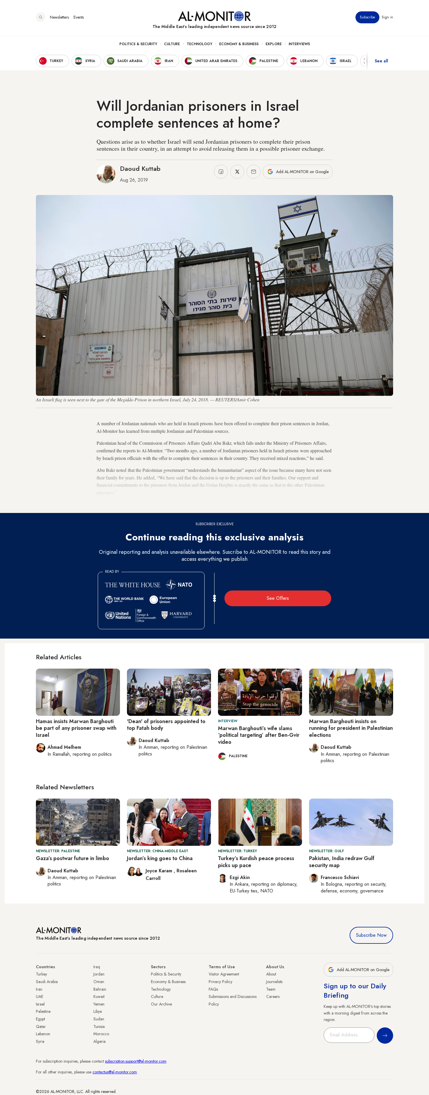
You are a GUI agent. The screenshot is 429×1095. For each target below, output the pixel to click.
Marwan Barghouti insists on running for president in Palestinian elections (351, 728)
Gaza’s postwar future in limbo (72, 858)
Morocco (101, 1034)
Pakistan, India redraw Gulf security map (341, 862)
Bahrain (99, 989)
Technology (199, 44)
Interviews (299, 44)
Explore (274, 44)
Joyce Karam (160, 870)
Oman (98, 982)
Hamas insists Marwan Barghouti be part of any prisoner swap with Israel (76, 728)
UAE (39, 996)
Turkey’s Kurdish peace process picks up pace (256, 862)
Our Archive (161, 1004)
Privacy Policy (220, 982)
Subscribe (367, 17)
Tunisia (99, 1026)
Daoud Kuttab (140, 168)
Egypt (40, 1019)
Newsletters (59, 17)
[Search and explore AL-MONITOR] (40, 17)
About (271, 974)
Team (270, 989)
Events (79, 17)
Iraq (96, 967)
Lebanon (43, 1034)
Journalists (274, 982)
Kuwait (98, 996)
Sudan (98, 1019)
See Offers (278, 598)
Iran (39, 989)
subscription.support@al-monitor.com (135, 1061)
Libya (97, 1011)
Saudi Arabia (47, 982)
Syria (40, 1041)
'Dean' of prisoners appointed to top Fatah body (166, 725)
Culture (172, 44)
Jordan (98, 974)
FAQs (213, 989)
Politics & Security (138, 44)
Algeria (99, 1041)
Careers (273, 996)
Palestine (43, 1011)
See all (381, 61)
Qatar (41, 1026)
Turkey (41, 974)
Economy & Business (239, 44)
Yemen (98, 1004)
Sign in (387, 17)
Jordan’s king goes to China (160, 858)
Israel (40, 1004)
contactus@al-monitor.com (115, 1072)
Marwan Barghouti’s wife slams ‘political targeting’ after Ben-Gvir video (258, 735)
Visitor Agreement (224, 974)
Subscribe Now (371, 935)
